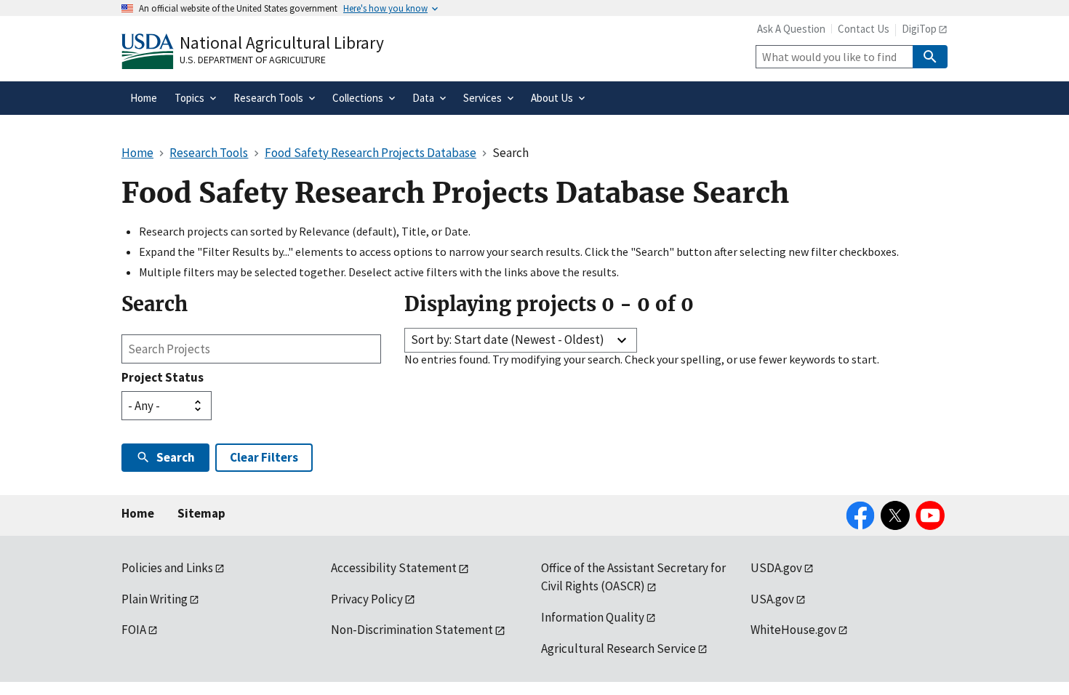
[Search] (930, 56)
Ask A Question (791, 28)
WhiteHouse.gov (793, 630)
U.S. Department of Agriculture (253, 59)
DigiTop (919, 29)
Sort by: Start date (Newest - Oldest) (507, 340)
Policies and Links (167, 568)
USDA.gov (776, 568)
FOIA (133, 630)
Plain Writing (154, 599)
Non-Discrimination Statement (412, 630)
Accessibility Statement (394, 568)
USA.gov (772, 599)
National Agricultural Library (282, 42)
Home (137, 513)
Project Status (162, 377)
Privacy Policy (367, 599)
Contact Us (863, 28)
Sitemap (201, 513)
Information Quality (592, 617)
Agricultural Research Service (618, 648)
